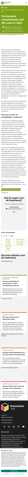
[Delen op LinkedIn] (6, 236)
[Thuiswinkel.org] (6, 2)
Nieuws (5, 7)
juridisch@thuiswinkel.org (15, 209)
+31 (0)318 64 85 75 (6, 422)
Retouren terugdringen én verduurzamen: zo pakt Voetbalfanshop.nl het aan (10, 283)
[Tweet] (4, 236)
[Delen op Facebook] (1, 236)
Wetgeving (5, 192)
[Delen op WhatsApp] (9, 236)
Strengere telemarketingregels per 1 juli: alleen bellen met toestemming (13, 353)
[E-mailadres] (12, 236)
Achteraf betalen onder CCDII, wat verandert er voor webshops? (13, 387)
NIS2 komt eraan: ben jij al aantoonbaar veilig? (10, 318)
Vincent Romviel (18, 31)
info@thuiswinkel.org (6, 420)
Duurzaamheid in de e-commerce (11, 189)
